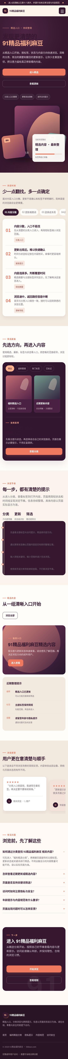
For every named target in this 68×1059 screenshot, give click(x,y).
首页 (5, 1034)
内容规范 (40, 1034)
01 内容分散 (11, 212)
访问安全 (51, 1034)
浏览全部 (10, 615)
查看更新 (34, 83)
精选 (10, 368)
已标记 (49, 368)
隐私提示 (29, 1034)
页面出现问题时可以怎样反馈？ (20, 908)
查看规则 (34, 980)
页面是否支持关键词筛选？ (18, 882)
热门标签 (36, 368)
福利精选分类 (15, 1034)
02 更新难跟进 (29, 212)
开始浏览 (34, 969)
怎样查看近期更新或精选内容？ (20, 874)
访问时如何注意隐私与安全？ (19, 891)
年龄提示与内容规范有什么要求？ (21, 900)
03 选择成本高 (49, 212)
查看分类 (34, 451)
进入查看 (15, 662)
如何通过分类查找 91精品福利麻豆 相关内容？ (29, 851)
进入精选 (34, 72)
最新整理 (22, 368)
